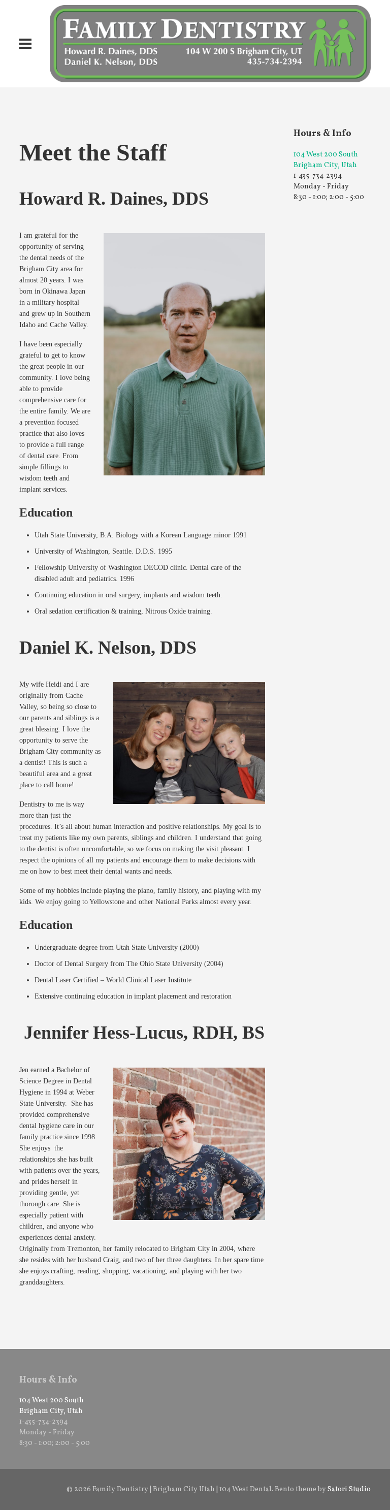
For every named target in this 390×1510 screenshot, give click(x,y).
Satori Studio (349, 1489)
